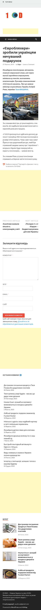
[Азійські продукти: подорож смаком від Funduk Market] (9, 570)
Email (6, 294)
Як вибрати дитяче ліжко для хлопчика (19, 430)
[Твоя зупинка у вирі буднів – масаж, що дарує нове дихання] (9, 540)
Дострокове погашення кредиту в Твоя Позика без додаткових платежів (28, 527)
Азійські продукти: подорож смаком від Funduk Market (27, 572)
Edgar (19, 64)
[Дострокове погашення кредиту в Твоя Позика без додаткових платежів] (9, 524)
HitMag (24, 607)
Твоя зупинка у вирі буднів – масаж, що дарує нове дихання (26, 542)
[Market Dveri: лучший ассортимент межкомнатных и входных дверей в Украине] (9, 553)
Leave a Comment (28, 64)
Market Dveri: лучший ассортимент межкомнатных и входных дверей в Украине (18, 404)
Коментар (8, 255)
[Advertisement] (22, 31)
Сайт (5, 304)
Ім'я (5, 284)
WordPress (15, 607)
